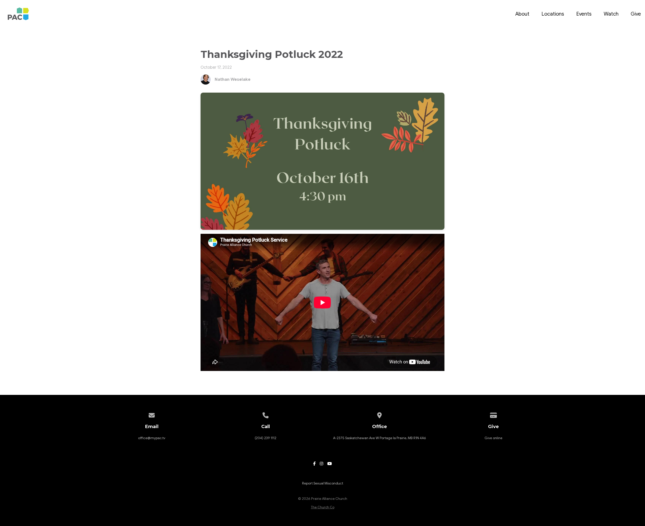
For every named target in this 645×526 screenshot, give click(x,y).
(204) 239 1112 (265, 438)
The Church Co (322, 507)
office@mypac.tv (151, 438)
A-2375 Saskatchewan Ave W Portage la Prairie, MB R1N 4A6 (379, 438)
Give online (493, 438)
